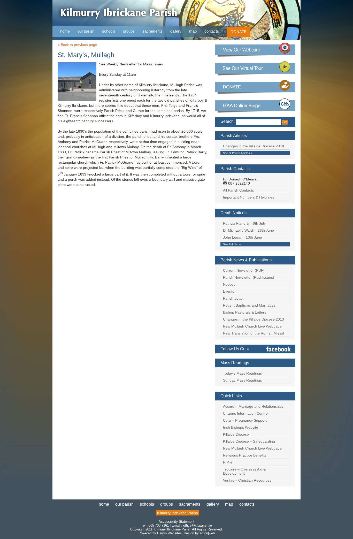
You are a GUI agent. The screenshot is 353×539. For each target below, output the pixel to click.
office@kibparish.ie (197, 525)
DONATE (239, 31)
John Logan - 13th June (242, 237)
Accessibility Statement (176, 521)
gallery (175, 31)
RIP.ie (227, 462)
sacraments (152, 31)
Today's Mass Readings (242, 373)
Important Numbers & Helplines (248, 197)
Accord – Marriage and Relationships (253, 406)
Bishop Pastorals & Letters (244, 312)
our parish (86, 31)
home (65, 31)
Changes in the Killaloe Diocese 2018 (253, 146)
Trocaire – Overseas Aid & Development (244, 471)
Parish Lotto (233, 298)
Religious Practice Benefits (244, 455)
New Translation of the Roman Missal (253, 333)
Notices (229, 284)
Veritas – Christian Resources (247, 480)
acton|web (207, 533)
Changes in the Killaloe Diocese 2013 (253, 319)
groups (129, 31)
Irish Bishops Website (240, 427)
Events (228, 291)
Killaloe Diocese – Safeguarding (249, 441)
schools (108, 31)
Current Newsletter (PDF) (244, 270)
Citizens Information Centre (245, 413)
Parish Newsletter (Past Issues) (248, 277)
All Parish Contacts (238, 190)
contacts (211, 31)
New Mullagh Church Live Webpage (252, 326)
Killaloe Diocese (236, 434)
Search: (227, 121)
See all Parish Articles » (237, 153)
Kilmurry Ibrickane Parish (177, 513)
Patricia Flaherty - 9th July (244, 223)
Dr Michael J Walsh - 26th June (248, 230)
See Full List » (232, 244)
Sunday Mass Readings (242, 380)
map (193, 31)
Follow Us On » (234, 349)
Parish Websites (169, 533)
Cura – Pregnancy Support (245, 420)
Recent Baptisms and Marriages (249, 305)
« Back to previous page (77, 45)
